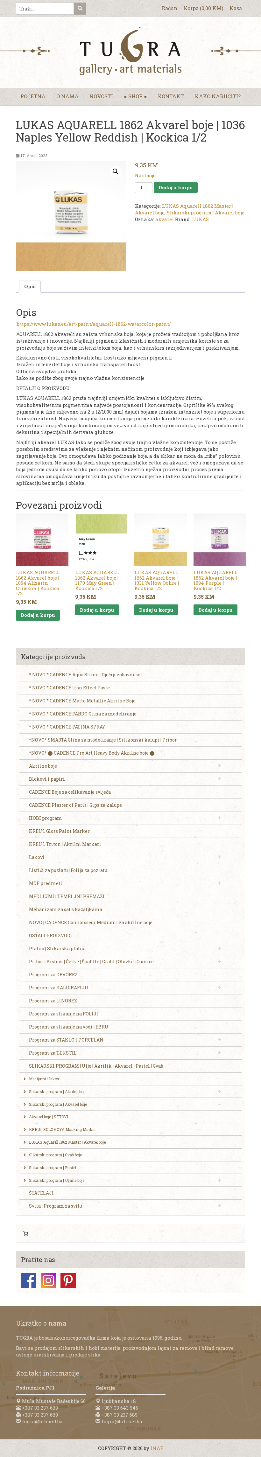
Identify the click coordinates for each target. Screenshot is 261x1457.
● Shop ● (135, 96)
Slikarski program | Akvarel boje (205, 212)
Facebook (28, 1280)
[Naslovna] (130, 51)
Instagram (48, 1280)
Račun (169, 8)
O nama (67, 96)
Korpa (203, 8)
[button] (115, 171)
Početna (33, 96)
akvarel (164, 219)
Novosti (101, 96)
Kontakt (171, 96)
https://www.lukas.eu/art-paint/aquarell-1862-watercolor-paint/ (93, 324)
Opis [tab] (30, 286)
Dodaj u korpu (176, 187)
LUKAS (200, 219)
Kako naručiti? (218, 96)
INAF (157, 1448)
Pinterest (68, 1280)
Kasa (235, 8)
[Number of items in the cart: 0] (25, 1233)
